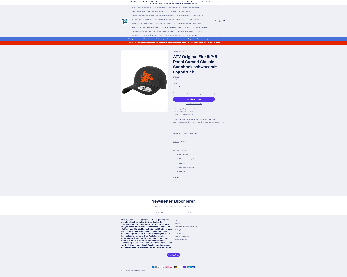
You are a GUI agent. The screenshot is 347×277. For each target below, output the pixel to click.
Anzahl (175, 83)
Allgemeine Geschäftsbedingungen (186, 226)
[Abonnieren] (188, 212)
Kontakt (177, 223)
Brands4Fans (129, 270)
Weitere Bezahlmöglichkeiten (194, 103)
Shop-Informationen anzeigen (184, 114)
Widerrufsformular (181, 239)
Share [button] (177, 177)
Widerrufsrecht (179, 233)
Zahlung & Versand (181, 230)
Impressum (178, 220)
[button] (174, 7)
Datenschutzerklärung (182, 236)
